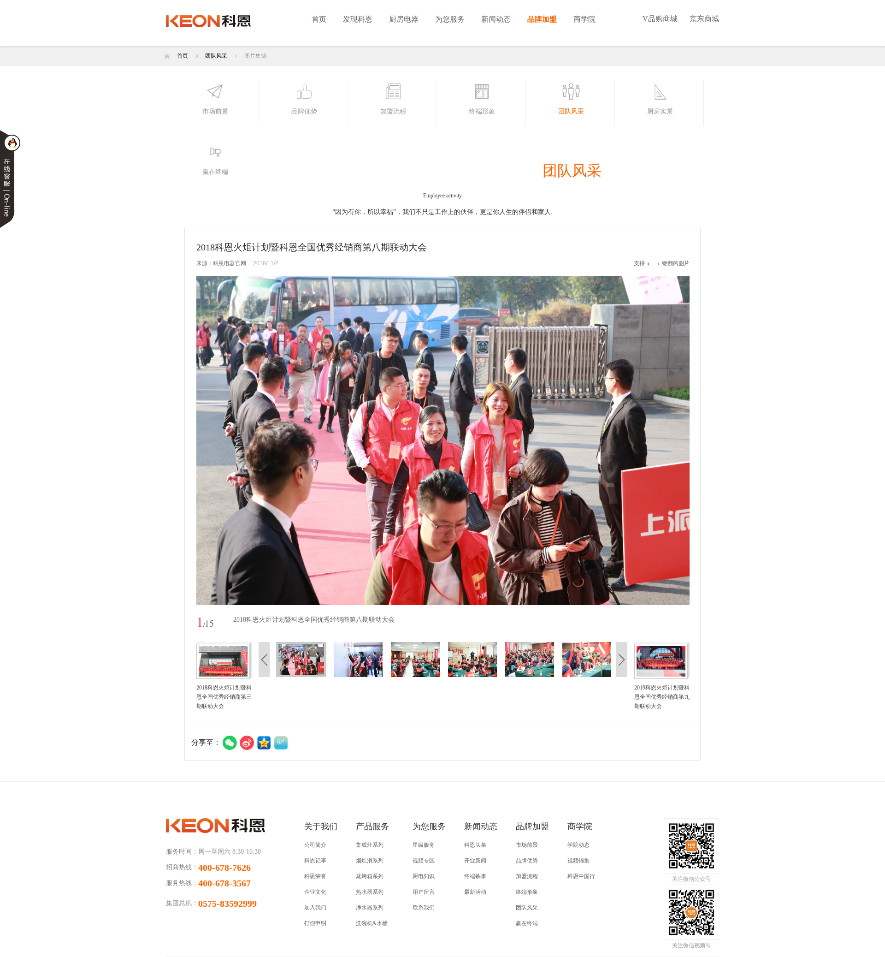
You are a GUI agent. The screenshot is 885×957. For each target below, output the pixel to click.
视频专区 (424, 860)
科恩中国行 (581, 876)
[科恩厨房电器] (226, 24)
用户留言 (424, 892)
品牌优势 (527, 860)
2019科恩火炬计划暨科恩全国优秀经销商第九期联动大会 (662, 696)
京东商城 (704, 19)
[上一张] (319, 440)
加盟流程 (527, 876)
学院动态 (578, 845)
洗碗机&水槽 (372, 923)
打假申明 (315, 923)
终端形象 (527, 892)
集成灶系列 (370, 845)
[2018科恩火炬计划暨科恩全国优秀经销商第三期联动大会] (223, 661)
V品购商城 (660, 19)
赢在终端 (527, 923)
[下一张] (566, 440)
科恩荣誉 (315, 876)
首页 (319, 19)
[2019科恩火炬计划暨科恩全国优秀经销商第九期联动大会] (661, 661)
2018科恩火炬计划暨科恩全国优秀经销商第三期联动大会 (224, 696)
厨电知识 (424, 876)
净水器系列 (370, 907)
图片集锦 (255, 56)
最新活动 (475, 892)
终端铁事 (475, 876)
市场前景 (527, 845)
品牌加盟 (542, 19)
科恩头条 (475, 845)
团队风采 (216, 56)
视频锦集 (578, 860)
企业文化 (315, 892)
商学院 (584, 19)
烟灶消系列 (370, 860)
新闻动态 (496, 19)
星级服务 (424, 845)
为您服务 (450, 19)
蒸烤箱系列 (370, 876)
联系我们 (424, 907)
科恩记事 (315, 860)
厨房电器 (404, 19)
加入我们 (315, 907)
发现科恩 (357, 19)
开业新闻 (475, 860)
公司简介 (315, 845)
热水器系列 (370, 892)
